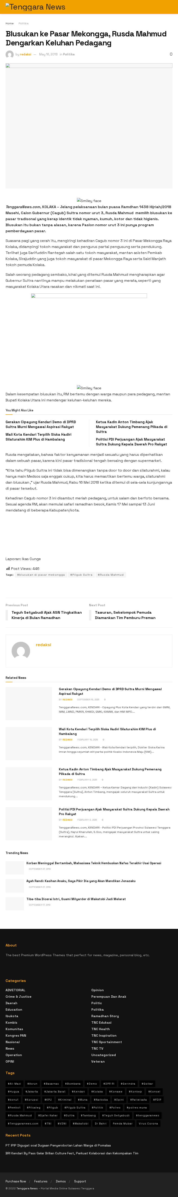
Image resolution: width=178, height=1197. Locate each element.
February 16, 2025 (87, 739)
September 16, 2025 (88, 699)
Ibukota (12, 1016)
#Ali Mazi (14, 1083)
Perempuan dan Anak (108, 996)
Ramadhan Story (105, 1016)
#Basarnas (51, 1083)
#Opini (119, 1099)
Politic (96, 1003)
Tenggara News (27, 1188)
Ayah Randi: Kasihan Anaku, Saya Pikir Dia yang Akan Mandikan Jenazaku (81, 881)
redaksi (25, 54)
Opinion (97, 990)
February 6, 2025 (87, 779)
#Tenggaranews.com (23, 1123)
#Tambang (88, 1115)
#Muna (83, 1099)
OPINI (10, 1061)
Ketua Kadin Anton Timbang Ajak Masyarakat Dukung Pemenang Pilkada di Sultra (131, 427)
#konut (13, 1099)
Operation (14, 1055)
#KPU (48, 1099)
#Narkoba (101, 1099)
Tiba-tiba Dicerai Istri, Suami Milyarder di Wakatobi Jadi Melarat (76, 899)
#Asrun (32, 1083)
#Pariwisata (138, 1099)
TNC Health (100, 1029)
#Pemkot (14, 1107)
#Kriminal (65, 1099)
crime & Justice (19, 996)
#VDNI (62, 1123)
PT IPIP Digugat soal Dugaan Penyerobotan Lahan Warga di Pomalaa (58, 1145)
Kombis (11, 1022)
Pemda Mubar (123, 1123)
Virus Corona (148, 1123)
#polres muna (137, 1107)
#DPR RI (108, 1083)
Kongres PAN (16, 1035)
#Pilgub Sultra (81, 575)
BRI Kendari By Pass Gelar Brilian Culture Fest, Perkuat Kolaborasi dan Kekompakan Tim (72, 1153)
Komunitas (14, 1029)
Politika (24, 23)
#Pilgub (52, 1107)
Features (41, 1181)
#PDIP (157, 1099)
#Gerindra (128, 1083)
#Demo (92, 1083)
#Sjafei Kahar (48, 1115)
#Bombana (73, 1083)
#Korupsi (31, 1099)
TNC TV (97, 1048)
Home (10, 23)
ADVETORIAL (15, 990)
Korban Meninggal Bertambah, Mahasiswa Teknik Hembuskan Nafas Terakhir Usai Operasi (93, 863)
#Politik (97, 1107)
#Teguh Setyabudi (116, 1115)
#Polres (115, 1107)
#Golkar (147, 1083)
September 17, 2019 (39, 904)
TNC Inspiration (104, 1035)
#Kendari (78, 1091)
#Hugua (13, 1091)
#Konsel (154, 1091)
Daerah (11, 1003)
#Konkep (135, 1091)
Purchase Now (16, 1181)
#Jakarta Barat (55, 1091)
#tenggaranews (147, 1115)
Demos (61, 1181)
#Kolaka (97, 1091)
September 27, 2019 (39, 868)
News (10, 1048)
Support (80, 1181)
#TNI (48, 1123)
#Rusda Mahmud (111, 575)
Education (14, 1009)
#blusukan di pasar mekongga (41, 575)
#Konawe (116, 1091)
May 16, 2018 (48, 54)
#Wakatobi (81, 1123)
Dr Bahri (101, 1123)
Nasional (13, 1042)
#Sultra (69, 1115)
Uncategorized (103, 1055)
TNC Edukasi (101, 1022)
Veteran (98, 1061)
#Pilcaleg (34, 1107)
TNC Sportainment (106, 1042)
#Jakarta (31, 1091)
